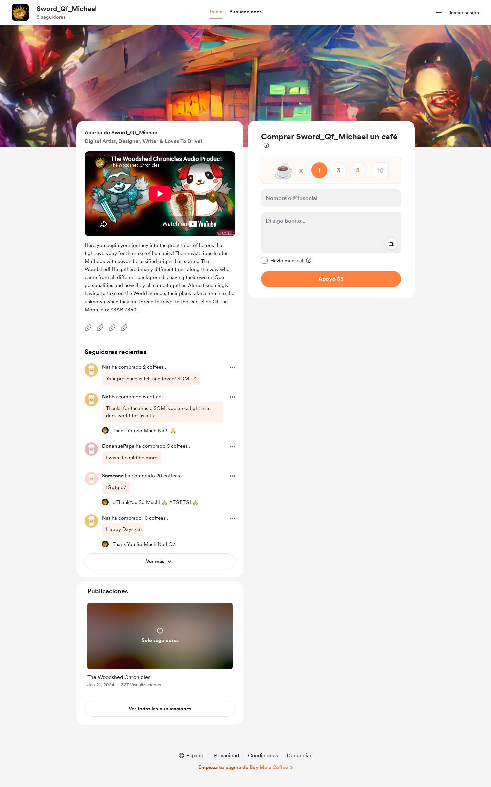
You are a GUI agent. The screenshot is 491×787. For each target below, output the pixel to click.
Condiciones (263, 755)
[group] (160, 646)
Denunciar (299, 755)
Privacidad (226, 755)
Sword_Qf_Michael (67, 9)
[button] (216, 12)
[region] (331, 209)
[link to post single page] (160, 646)
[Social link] (88, 327)
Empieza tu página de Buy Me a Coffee (243, 767)
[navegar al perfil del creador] (20, 12)
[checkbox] (282, 260)
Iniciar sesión (464, 13)
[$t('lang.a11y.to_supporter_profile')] (105, 430)
